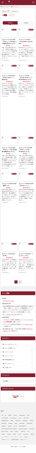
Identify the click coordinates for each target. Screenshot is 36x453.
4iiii (2, 415)
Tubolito (9, 434)
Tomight (3, 434)
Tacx (28, 431)
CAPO (28, 415)
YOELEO (32, 434)
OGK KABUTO (22, 426)
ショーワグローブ (5, 437)
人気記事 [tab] (26, 22)
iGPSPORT (22, 423)
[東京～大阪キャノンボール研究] (18, 2)
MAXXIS (10, 426)
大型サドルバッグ (5, 439)
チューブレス (14, 437)
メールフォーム (27, 324)
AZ (5, 415)
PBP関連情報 (9, 359)
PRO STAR (31, 428)
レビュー (8, 356)
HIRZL (15, 423)
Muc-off (15, 426)
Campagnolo (22, 415)
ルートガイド (9, 363)
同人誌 (26, 437)
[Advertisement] (18, 117)
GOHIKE (31, 420)
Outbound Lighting (23, 428)
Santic (11, 431)
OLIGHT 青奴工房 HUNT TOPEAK (9, 428)
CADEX (15, 415)
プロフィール (9, 301)
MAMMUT (3, 426)
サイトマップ (11, 314)
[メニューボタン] (2, 2)
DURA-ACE (26, 418)
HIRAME (10, 423)
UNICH (14, 434)
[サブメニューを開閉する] (32, 348)
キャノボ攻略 (9, 348)
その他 (7, 367)
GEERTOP (25, 420)
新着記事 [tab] (10, 22)
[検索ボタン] (33, 2)
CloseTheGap (13, 418)
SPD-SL (17, 431)
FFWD (12, 420)
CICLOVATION (4, 418)
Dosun (19, 418)
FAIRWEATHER (5, 420)
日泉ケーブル (24, 439)
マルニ (21, 437)
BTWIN (9, 415)
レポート (8, 352)
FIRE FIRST (18, 420)
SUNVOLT (23, 431)
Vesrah (19, 434)
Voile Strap (25, 434)
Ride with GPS (4, 431)
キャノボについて (10, 344)
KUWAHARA (29, 423)
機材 (5, 15)
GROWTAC (4, 423)
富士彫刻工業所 (15, 439)
